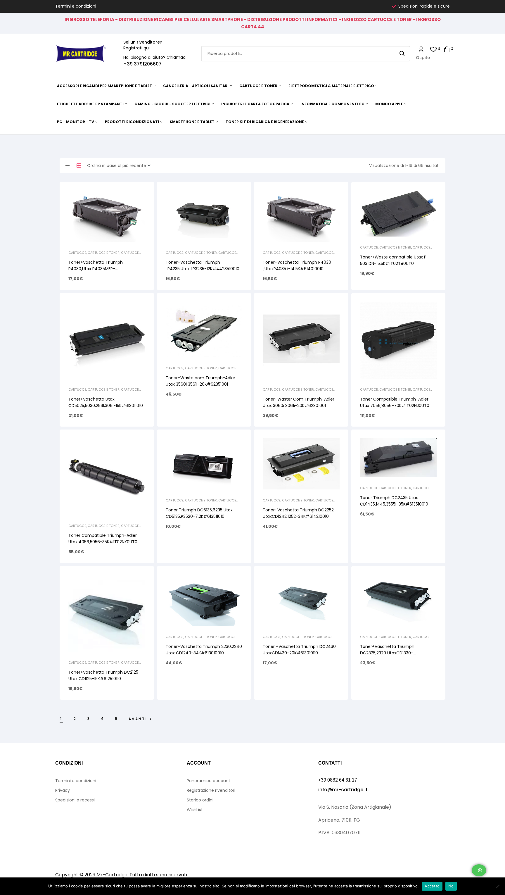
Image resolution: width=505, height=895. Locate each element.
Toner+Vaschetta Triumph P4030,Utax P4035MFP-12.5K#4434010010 (95, 268)
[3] (433, 49)
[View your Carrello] (447, 49)
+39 (128, 64)
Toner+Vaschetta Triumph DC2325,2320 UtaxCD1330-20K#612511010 (387, 653)
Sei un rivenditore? (142, 42)
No (451, 886)
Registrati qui (136, 48)
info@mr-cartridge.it (343, 789)
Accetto (432, 886)
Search (402, 53)
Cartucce (77, 252)
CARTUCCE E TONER (104, 252)
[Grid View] (79, 165)
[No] (498, 886)
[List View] (67, 165)
